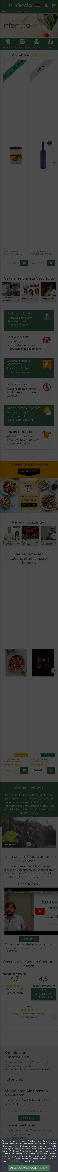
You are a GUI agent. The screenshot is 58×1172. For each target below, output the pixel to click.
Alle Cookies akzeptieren (29, 1168)
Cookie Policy (15, 1161)
